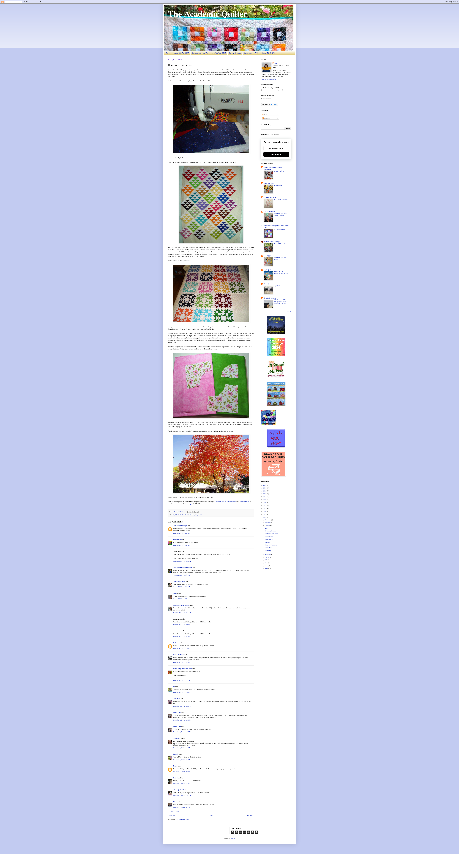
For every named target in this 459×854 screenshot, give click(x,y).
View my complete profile (268, 79)
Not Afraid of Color (270, 298)
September (268, 554)
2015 (265, 514)
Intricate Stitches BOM (200, 53)
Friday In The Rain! (279, 243)
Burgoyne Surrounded (271, 545)
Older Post (250, 816)
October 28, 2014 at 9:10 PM (181, 587)
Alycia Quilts (267, 270)
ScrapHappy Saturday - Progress (280, 258)
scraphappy (177, 738)
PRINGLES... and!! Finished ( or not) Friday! (281, 272)
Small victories (269, 539)
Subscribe (276, 154)
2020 (265, 500)
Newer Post (172, 816)
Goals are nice (269, 536)
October (267, 525)
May (266, 566)
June (266, 563)
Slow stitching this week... (281, 199)
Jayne (175, 593)
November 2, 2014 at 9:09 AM (182, 795)
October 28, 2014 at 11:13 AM (182, 561)
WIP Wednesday (230, 501)
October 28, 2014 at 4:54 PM (181, 575)
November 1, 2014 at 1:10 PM (182, 732)
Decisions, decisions (270, 531)
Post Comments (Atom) (182, 819)
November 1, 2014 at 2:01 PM (182, 748)
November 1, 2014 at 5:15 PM (182, 771)
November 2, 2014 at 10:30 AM (182, 807)
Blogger (233, 839)
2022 (265, 494)
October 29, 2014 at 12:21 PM (182, 636)
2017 (265, 508)
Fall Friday (268, 550)
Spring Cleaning (235, 53)
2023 (265, 491)
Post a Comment (175, 811)
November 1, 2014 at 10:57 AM (182, 706)
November (268, 523)
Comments (267, 118)
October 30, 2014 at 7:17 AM (181, 662)
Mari (276, 63)
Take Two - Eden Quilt (280, 229)
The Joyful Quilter (269, 211)
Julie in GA (176, 698)
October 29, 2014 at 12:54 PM (182, 648)
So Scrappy (267, 256)
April (266, 569)
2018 (265, 505)
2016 (265, 511)
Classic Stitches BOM (181, 53)
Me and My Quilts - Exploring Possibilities (273, 168)
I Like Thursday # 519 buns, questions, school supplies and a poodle (280, 301)
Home (168, 53)
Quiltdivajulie (177, 540)
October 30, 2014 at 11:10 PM (182, 692)
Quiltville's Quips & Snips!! (272, 242)
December (268, 520)
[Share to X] (193, 512)
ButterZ (266, 284)
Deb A (175, 766)
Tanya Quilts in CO (179, 581)
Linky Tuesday (219, 501)
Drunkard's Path (182, 515)
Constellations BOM (219, 53)
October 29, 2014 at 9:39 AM (181, 599)
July (266, 560)
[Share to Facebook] (195, 512)
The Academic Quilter (207, 13)
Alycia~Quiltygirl (178, 790)
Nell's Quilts (177, 712)
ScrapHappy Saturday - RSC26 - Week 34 (280, 214)
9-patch (175, 515)
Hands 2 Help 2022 (268, 53)
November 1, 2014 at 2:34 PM (182, 760)
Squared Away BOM (251, 53)
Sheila (175, 802)
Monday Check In (279, 171)
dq (174, 687)
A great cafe (277, 286)
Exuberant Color (269, 183)
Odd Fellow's (190, 515)
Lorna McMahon (178, 655)
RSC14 (200, 515)
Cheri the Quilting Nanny (181, 605)
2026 (265, 485)
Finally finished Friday (271, 534)
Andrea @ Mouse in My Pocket (182, 567)
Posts (265, 114)
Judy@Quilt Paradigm (180, 526)
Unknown (176, 643)
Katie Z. (175, 754)
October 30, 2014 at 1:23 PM (181, 680)
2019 (265, 502)
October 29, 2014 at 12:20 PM (182, 624)
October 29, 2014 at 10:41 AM (182, 613)
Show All (289, 311)
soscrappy (189, 504)
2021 (265, 497)
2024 (265, 488)
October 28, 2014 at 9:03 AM (181, 545)
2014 (265, 517)
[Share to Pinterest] (197, 512)
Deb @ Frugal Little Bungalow (182, 669)
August (267, 557)
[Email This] (188, 512)
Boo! (266, 528)
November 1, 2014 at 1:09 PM (182, 720)
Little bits (267, 542)
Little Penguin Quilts (270, 197)
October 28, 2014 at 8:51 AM (181, 533)
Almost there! (269, 548)
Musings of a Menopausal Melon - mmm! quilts (276, 227)
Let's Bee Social (244, 501)
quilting (196, 515)
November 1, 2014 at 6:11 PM (182, 783)
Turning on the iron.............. (278, 186)
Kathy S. (176, 778)
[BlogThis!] (190, 512)
